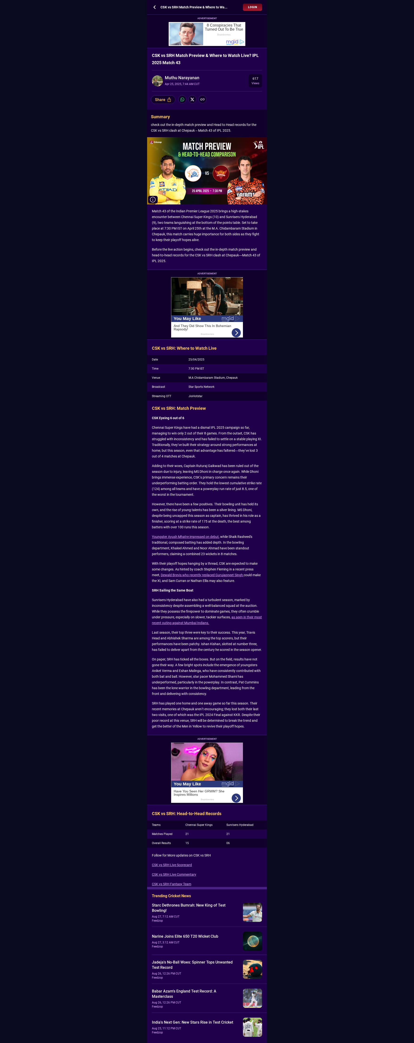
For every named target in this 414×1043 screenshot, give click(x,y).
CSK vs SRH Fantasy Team (171, 884)
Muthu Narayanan (182, 78)
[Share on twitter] (192, 99)
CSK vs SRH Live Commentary (174, 874)
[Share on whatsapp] (182, 99)
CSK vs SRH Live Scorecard (172, 865)
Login (252, 7)
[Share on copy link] (202, 99)
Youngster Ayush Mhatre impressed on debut (185, 537)
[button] (153, 199)
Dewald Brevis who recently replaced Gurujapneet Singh (202, 575)
